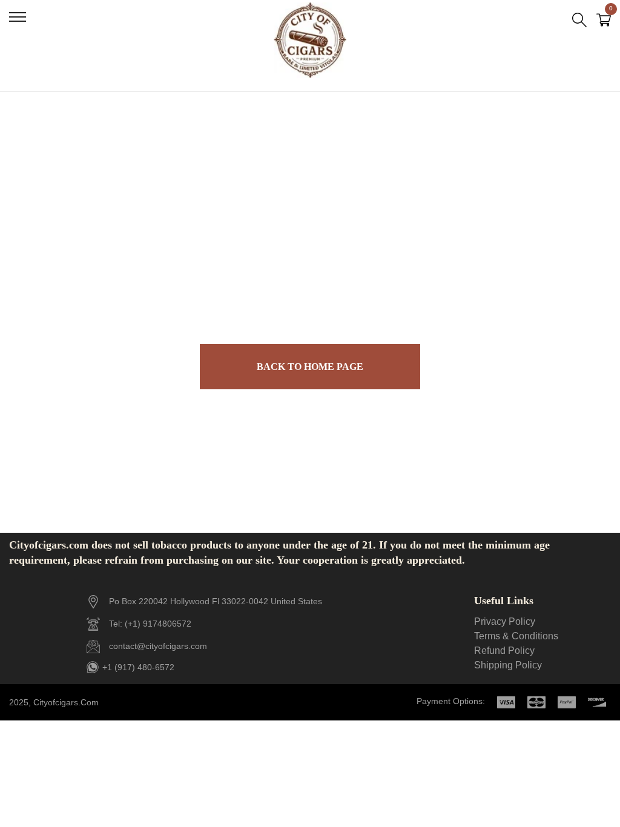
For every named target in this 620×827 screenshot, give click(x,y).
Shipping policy (508, 665)
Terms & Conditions (516, 636)
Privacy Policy (504, 621)
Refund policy (504, 650)
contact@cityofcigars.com (158, 646)
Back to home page (310, 366)
